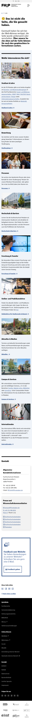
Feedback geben (14, 569)
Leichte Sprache (7, 681)
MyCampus (5, 640)
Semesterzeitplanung (8, 610)
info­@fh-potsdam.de (16, 490)
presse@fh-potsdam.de (12, 508)
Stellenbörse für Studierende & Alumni (14, 314)
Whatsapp (13, 588)
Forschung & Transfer (9, 273)
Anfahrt (4, 666)
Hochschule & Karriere (9, 231)
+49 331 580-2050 (10, 510)
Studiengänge (6, 148)
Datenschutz (5, 674)
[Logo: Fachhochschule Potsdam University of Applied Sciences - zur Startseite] (11, 5)
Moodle (4, 648)
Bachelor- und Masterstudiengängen (15, 90)
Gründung (8, 390)
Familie (10, 388)
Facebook (6, 588)
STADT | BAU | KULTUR (19, 94)
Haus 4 (5, 512)
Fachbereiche (6, 606)
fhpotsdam (8, 527)
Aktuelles (5, 354)
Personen (5, 188)
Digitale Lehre (18, 388)
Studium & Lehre (7, 108)
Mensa (4, 622)
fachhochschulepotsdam (13, 517)
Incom (4, 644)
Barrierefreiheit (6, 677)
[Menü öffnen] (28, 6)
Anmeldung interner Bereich (11, 652)
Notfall (4, 670)
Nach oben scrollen (9, 594)
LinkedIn (2, 588)
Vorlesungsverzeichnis (8, 614)
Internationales (7, 444)
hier (17, 310)
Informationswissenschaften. (11, 99)
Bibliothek (26, 388)
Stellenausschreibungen (9, 626)
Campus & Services (8, 399)
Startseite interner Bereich (10, 656)
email (9, 588)
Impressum (5, 685)
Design (13, 96)
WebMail (4, 636)
